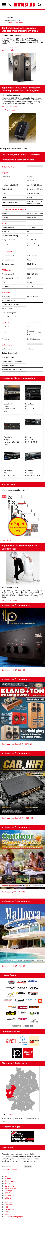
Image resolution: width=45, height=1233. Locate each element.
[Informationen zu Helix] (19, 1000)
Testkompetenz (11, 1181)
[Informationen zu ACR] (11, 982)
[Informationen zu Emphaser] (34, 988)
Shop (7, 1176)
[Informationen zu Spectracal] (11, 1019)
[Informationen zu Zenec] (28, 1026)
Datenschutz (10, 1209)
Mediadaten (10, 1204)
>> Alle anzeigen (9, 50)
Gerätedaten (10, 1186)
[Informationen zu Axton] (33, 981)
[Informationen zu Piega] (22, 1012)
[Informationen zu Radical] (34, 1013)
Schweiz (9, 1114)
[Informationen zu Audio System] (21, 982)
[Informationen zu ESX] (10, 994)
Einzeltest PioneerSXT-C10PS (29, 406)
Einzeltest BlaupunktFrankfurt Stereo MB (11, 407)
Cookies (8, 1212)
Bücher (8, 1179)
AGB (7, 1207)
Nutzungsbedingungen (14, 1216)
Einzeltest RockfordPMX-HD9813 (31, 439)
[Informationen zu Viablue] (34, 1020)
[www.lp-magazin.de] (17, 1057)
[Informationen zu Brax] (11, 988)
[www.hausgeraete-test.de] (22, 1045)
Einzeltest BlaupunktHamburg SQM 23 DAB (11, 441)
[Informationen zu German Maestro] (33, 993)
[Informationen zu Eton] (21, 993)
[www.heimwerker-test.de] (34, 1045)
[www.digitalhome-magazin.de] (11, 1045)
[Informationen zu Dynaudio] (22, 988)
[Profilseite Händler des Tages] (22, 1137)
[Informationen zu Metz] (22, 1008)
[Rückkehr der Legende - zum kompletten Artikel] (22, 68)
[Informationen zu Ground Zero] (7, 1000)
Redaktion (9, 1183)
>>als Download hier (10, 540)
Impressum (9, 1202)
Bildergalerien (10, 1188)
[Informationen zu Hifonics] (31, 1000)
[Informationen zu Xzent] (17, 1026)
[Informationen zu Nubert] (11, 1013)
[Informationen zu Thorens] (23, 1019)
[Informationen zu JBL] (40, 1001)
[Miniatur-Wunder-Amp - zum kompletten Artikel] (22, 128)
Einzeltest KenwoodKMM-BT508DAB (32, 472)
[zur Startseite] (24, 4)
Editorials (8, 1198)
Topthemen (9, 1195)
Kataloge (8, 1191)
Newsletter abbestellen (12, 1170)
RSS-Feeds (9, 1193)
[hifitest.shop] (28, 1057)
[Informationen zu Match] (11, 1007)
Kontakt (8, 1214)
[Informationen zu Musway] (34, 1007)
